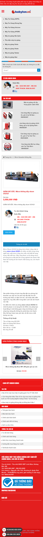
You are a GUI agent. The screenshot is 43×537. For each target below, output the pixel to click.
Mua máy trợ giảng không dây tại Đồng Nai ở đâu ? (18, 402)
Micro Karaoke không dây (23, 157)
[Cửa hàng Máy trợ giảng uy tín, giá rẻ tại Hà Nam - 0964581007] (12, 115)
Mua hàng (9, 232)
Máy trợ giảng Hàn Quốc (13, 36)
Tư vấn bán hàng (7, 433)
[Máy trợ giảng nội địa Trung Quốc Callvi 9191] (13, 105)
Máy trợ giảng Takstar (12, 53)
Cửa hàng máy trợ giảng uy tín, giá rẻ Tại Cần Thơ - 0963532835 (29, 136)
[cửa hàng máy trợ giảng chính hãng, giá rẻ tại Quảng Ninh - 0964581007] (11, 125)
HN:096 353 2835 (13, 534)
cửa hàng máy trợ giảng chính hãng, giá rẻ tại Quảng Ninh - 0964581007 (29, 125)
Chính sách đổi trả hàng (10, 421)
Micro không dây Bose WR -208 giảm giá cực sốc (21, 367)
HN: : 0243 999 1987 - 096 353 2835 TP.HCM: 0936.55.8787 (26, 219)
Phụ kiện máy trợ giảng (12, 40)
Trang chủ (8, 157)
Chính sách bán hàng (9, 436)
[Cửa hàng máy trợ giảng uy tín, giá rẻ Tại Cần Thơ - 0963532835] (12, 136)
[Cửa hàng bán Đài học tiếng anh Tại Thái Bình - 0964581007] (12, 146)
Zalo (16, 91)
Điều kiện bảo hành (8, 414)
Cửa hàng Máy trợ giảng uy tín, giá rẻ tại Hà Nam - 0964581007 (30, 115)
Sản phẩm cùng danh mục (15, 341)
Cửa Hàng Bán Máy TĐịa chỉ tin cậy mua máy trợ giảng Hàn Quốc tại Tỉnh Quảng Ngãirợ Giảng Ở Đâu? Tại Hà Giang (20, 398)
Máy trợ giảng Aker (11, 57)
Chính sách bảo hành (9, 418)
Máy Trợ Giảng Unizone (12, 27)
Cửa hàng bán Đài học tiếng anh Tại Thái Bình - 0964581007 (30, 146)
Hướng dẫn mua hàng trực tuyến (12, 444)
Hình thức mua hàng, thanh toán (12, 440)
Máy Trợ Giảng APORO (12, 31)
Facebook (14, 91)
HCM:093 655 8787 (14, 530)
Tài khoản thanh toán (9, 448)
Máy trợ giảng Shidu (11, 44)
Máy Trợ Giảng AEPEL (12, 19)
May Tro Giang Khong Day (13, 23)
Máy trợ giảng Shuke (11, 48)
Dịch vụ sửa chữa (7, 425)
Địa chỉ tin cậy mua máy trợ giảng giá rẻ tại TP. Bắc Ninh (20, 393)
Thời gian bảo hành (8, 410)
